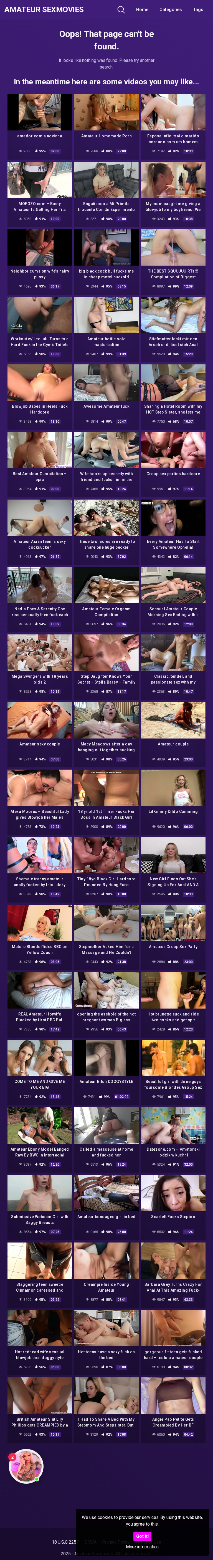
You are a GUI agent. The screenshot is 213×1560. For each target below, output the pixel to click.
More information (142, 1546)
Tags (198, 9)
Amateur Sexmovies (44, 9)
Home (142, 9)
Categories (170, 9)
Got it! (142, 1536)
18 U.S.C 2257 (65, 1542)
